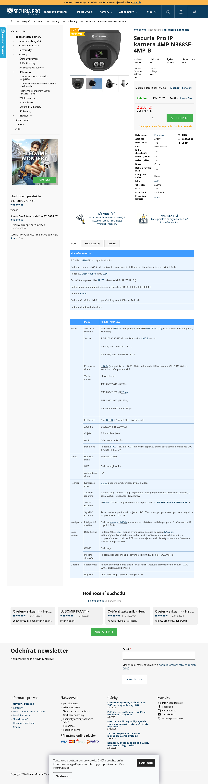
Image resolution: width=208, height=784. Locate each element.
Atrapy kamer (27, 102)
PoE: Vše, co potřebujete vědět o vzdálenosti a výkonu (126, 713)
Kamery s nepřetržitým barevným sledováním (38, 85)
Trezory (19, 124)
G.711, (104, 483)
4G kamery (25, 111)
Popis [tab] (73, 243)
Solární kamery (27, 63)
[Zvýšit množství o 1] (161, 118)
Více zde (136, 2)
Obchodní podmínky (73, 715)
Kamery (23, 54)
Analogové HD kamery (32, 67)
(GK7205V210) (154, 328)
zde (67, 768)
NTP (178, 502)
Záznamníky (25, 50)
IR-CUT (114, 446)
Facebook (167, 706)
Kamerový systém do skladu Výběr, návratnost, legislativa (128, 744)
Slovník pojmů (20, 719)
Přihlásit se (134, 679)
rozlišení (84, 260)
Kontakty (18, 707)
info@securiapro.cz (172, 702)
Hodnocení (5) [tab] (92, 243)
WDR (105, 273)
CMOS (144, 338)
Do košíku (182, 117)
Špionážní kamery (29, 58)
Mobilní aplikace (21, 715)
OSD (119, 532)
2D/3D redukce (88, 273)
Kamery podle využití (30, 41)
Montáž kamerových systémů (29, 711)
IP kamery (25, 72)
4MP (156, 181)
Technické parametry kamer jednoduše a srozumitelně (124, 734)
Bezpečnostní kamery (28, 36)
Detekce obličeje (153, 70)
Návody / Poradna (23, 703)
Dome (157, 197)
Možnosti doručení (181, 87)
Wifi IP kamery (27, 98)
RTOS (117, 328)
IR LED (109, 420)
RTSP (160, 502)
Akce (18, 128)
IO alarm (168, 532)
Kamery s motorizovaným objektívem (34, 78)
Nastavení (62, 776)
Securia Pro (186, 98)
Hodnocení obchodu (104, 593)
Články (16, 727)
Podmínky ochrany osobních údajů (78, 720)
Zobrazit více (104, 632)
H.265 (101, 280)
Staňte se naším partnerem (77, 711)
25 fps (124, 392)
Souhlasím (146, 762)
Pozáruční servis (71, 729)
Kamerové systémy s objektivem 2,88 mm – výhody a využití (126, 703)
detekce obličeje (118, 522)
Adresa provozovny (172, 718)
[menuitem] (57, 11)
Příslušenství (25, 115)
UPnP (184, 502)
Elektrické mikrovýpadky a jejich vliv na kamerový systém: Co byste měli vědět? (128, 724)
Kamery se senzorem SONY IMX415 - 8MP (35, 92)
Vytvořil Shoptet (189, 774)
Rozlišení (138, 59)
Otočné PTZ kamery (30, 106)
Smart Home (22, 120)
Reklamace (69, 725)
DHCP (172, 502)
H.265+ (104, 366)
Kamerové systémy (29, 45)
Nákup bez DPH (71, 707)
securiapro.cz (169, 710)
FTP (166, 502)
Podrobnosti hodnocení (175, 29)
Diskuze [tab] (112, 243)
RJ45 (106, 502)
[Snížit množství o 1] (145, 118)
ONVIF (83, 293)
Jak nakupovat (70, 703)
